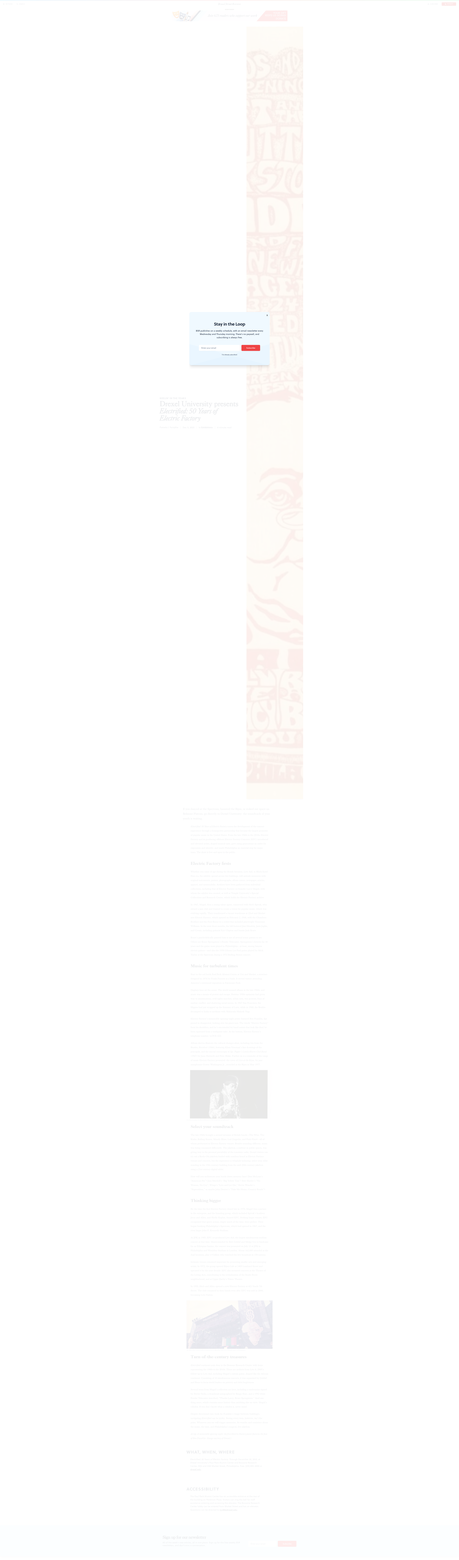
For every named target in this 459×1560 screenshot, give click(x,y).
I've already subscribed (229, 355)
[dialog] (229, 780)
